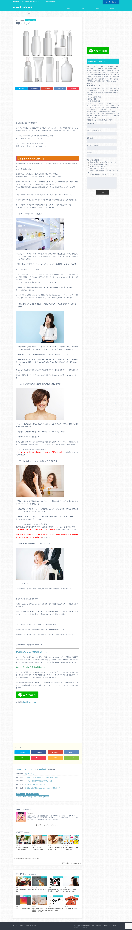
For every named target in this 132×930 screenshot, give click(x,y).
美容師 (47, 796)
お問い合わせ (112, 2)
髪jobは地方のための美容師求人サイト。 (32, 652)
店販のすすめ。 (30, 774)
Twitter (47, 825)
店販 (35, 796)
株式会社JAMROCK (29, 702)
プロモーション (23, 13)
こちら (110, 109)
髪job (83, 8)
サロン (19, 796)
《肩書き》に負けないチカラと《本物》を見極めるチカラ (42, 777)
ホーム (68, 8)
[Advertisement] (47, 105)
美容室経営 (42, 769)
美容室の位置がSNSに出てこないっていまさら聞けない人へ (43, 788)
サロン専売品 (27, 796)
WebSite (40, 825)
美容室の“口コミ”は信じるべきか (35, 784)
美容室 (40, 796)
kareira (30, 813)
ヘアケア (33, 769)
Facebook (55, 825)
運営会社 (112, 8)
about (97, 8)
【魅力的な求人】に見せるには (69, 863)
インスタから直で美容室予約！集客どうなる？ (39, 781)
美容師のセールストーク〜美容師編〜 (27, 858)
